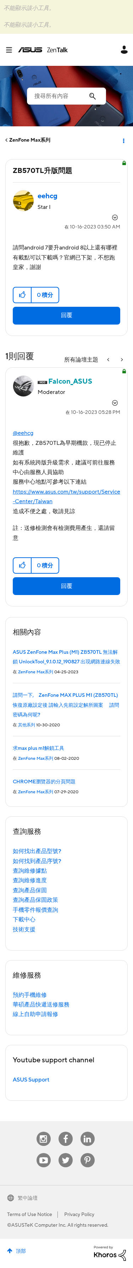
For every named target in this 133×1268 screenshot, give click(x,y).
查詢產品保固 (30, 890)
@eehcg (23, 433)
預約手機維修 (30, 995)
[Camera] (121, 360)
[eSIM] (108, 360)
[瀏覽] (11, 50)
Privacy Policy (79, 1214)
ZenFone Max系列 (29, 140)
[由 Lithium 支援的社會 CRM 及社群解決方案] (110, 1253)
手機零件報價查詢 (35, 910)
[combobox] (66, 96)
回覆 (66, 315)
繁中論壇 (28, 1198)
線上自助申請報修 (35, 1014)
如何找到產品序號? (37, 861)
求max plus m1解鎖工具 (38, 748)
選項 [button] (123, 140)
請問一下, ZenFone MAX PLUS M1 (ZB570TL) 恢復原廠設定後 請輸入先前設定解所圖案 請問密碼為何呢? (68, 705)
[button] (22, 295)
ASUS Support (31, 1079)
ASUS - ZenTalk (43, 49)
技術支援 (24, 929)
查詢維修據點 (30, 870)
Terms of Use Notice (29, 1214)
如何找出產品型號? (37, 851)
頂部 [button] (21, 1251)
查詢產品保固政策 (35, 900)
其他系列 (26, 725)
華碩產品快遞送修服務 (41, 1004)
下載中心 (24, 919)
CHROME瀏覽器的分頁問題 (44, 782)
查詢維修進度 (30, 880)
